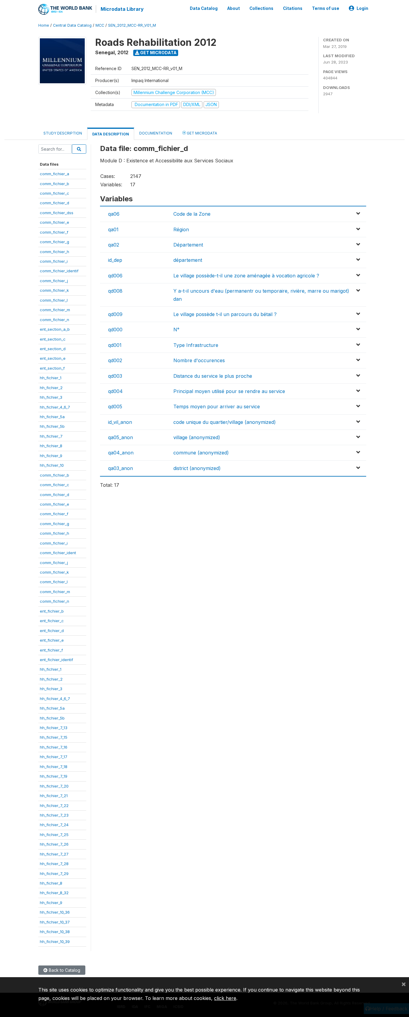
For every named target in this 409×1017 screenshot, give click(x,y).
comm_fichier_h (54, 251)
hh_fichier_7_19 (53, 776)
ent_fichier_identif (56, 659)
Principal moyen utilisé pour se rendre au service (229, 391)
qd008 (115, 291)
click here (225, 998)
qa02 (113, 245)
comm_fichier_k (54, 290)
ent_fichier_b (52, 611)
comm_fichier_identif (59, 270)
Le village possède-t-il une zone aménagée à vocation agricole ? (246, 276)
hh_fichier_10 (52, 465)
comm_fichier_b (54, 183)
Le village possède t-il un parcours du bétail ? (225, 314)
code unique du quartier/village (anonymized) (224, 422)
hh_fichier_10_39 (55, 941)
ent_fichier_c (52, 620)
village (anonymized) (196, 437)
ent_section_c (53, 339)
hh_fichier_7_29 (54, 873)
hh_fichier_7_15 (53, 737)
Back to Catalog (64, 970)
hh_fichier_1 (50, 377)
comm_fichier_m (55, 309)
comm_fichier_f (54, 232)
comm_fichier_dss (56, 212)
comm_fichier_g (54, 241)
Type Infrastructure (195, 345)
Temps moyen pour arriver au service (216, 406)
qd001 (115, 345)
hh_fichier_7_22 (54, 805)
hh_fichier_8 (51, 445)
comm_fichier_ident (58, 552)
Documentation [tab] (155, 133)
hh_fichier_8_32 (54, 892)
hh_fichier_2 (51, 387)
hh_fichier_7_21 (54, 795)
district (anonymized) (197, 468)
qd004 (115, 391)
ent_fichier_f (51, 650)
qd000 (115, 330)
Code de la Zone (191, 214)
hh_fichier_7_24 (54, 824)
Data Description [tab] (110, 134)
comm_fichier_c (54, 193)
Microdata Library (122, 9)
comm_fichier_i (54, 261)
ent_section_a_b (55, 329)
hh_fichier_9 (51, 455)
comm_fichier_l (54, 300)
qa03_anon (120, 468)
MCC (100, 25)
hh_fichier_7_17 (53, 756)
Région (181, 229)
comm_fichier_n (54, 319)
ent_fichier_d (52, 630)
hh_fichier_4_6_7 (55, 407)
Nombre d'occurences (199, 360)
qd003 (115, 376)
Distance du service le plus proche (212, 376)
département (187, 260)
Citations (292, 8)
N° (176, 330)
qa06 (113, 214)
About (233, 8)
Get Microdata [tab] (201, 133)
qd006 (115, 276)
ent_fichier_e (52, 640)
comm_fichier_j (54, 280)
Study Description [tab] (62, 133)
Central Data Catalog (72, 25)
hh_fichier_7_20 (54, 786)
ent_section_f (52, 368)
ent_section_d (53, 348)
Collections (261, 8)
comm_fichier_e (54, 222)
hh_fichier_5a (52, 416)
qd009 (115, 314)
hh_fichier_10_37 (55, 922)
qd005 (115, 406)
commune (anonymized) (201, 453)
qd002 (115, 360)
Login (362, 8)
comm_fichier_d (54, 202)
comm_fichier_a (54, 173)
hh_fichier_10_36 (55, 912)
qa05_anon (120, 437)
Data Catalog (204, 8)
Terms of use (325, 8)
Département (188, 245)
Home (43, 25)
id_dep (115, 260)
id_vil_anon (120, 422)
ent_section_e (53, 358)
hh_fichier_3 (51, 397)
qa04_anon (121, 453)
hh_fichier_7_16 (53, 747)
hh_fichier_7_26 (54, 844)
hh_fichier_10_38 (55, 931)
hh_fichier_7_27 (54, 854)
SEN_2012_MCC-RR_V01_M (132, 25)
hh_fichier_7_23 (54, 815)
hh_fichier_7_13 (53, 727)
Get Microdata (158, 52)
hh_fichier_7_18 (53, 766)
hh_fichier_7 (51, 436)
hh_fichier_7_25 (54, 834)
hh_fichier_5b (52, 426)
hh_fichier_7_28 (54, 863)
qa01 (113, 229)
